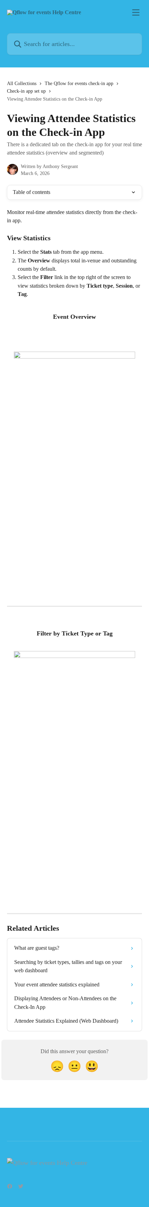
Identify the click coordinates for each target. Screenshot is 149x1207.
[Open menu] (136, 12)
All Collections (21, 83)
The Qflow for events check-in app (79, 83)
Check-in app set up (26, 91)
